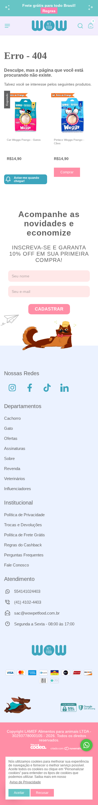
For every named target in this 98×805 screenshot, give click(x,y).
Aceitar (19, 793)
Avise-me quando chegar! (26, 179)
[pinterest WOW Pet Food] (64, 388)
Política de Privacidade (24, 514)
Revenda (12, 468)
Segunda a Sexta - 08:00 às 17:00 (43, 624)
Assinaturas (14, 448)
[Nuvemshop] (67, 749)
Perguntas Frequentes (24, 555)
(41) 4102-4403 (27, 602)
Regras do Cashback (23, 545)
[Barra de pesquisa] (80, 27)
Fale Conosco (16, 565)
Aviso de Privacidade (25, 782)
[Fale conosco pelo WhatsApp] (86, 745)
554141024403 (26, 591)
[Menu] (8, 27)
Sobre (9, 458)
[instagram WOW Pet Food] (12, 388)
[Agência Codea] (38, 749)
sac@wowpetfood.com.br (37, 613)
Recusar (42, 793)
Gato (8, 428)
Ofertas (10, 438)
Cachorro (12, 418)
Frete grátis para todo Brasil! (49, 8)
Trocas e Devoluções (23, 524)
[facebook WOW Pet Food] (30, 388)
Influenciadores (17, 488)
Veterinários (14, 478)
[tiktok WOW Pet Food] (47, 388)
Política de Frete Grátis (24, 535)
